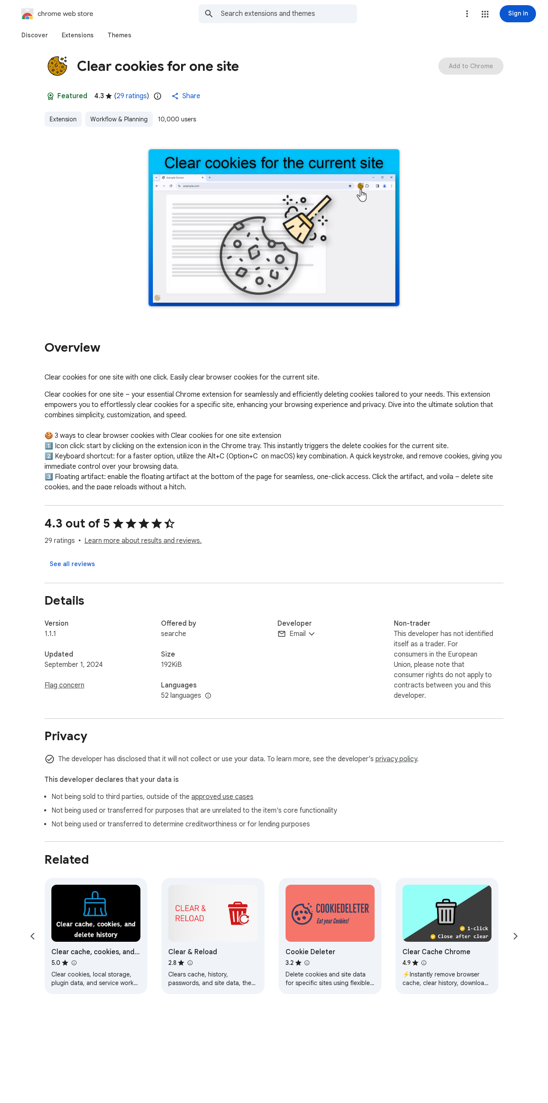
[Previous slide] (32, 936)
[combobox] (289, 14)
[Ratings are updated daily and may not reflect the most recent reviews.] (157, 96)
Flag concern (64, 685)
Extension (63, 119)
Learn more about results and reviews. (143, 540)
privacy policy (396, 759)
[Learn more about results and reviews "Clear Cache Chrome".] (424, 962)
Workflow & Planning (119, 119)
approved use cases (222, 797)
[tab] (35, 35)
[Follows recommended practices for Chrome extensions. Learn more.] (50, 96)
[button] (485, 14)
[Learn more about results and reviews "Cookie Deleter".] (307, 962)
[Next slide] (515, 936)
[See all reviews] (72, 564)
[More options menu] (467, 13)
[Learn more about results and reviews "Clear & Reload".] (189, 962)
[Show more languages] (208, 696)
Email (297, 634)
